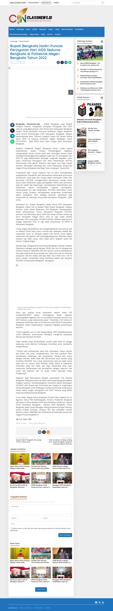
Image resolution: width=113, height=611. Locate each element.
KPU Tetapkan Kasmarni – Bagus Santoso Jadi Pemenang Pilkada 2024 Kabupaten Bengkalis (95, 151)
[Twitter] (44, 432)
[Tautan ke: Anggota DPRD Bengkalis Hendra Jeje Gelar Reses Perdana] (81, 164)
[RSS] (48, 432)
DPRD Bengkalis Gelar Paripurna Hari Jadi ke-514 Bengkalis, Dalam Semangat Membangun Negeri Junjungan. (41, 486)
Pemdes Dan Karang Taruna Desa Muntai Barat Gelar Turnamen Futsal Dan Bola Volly (41, 467)
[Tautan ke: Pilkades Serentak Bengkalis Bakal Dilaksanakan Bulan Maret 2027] (90, 109)
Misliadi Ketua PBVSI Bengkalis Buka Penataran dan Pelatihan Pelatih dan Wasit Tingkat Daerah (91, 83)
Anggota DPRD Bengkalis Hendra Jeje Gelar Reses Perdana (94, 162)
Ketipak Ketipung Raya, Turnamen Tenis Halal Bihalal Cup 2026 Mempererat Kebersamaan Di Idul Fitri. (90, 77)
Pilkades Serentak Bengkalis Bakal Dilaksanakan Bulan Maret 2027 (89, 120)
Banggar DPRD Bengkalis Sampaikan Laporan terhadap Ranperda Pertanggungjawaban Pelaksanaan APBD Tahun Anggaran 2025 (62, 486)
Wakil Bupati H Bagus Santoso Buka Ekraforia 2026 (61, 467)
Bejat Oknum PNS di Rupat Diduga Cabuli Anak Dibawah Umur (20, 467)
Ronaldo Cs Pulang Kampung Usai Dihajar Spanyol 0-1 (91, 70)
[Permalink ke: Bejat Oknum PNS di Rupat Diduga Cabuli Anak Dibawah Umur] (20, 459)
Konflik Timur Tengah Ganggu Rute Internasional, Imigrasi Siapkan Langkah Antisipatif (95, 129)
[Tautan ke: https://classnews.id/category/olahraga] (102, 41)
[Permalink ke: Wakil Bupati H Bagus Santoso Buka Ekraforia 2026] (62, 459)
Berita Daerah (14, 63)
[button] (103, 3)
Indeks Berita (37, 608)
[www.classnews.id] (30, 16)
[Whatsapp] (70, 62)
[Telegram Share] (66, 62)
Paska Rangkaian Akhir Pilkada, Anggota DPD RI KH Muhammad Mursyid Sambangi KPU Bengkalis (95, 140)
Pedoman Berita (25, 608)
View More (41, 589)
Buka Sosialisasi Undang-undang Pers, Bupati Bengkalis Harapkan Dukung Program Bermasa (60, 441)
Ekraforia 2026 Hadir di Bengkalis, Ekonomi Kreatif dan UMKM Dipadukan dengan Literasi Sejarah (18, 486)
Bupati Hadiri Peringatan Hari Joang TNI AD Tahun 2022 (28, 440)
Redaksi (47, 608)
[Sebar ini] (58, 62)
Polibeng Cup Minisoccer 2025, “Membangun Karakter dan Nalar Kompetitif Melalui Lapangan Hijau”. (91, 89)
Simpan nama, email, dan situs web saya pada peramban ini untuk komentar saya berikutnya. (40, 529)
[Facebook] (39, 432)
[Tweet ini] (62, 62)
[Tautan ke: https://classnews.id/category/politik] (102, 97)
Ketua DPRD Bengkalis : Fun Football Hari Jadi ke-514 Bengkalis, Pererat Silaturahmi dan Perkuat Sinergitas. (91, 64)
